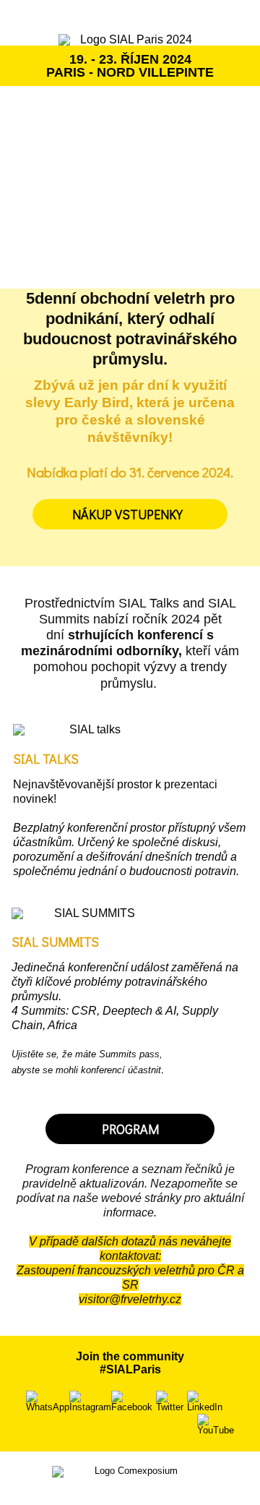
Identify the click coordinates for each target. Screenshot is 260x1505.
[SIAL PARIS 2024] (130, 40)
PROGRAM (130, 1129)
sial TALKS (46, 759)
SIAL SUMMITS (55, 942)
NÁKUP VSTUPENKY (130, 514)
